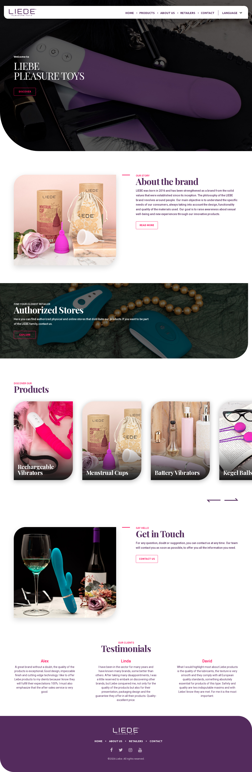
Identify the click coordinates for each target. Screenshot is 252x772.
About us (167, 13)
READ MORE (147, 225)
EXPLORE (25, 334)
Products (147, 13)
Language (229, 13)
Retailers (187, 13)
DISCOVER (25, 91)
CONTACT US (147, 559)
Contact (207, 13)
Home (129, 13)
